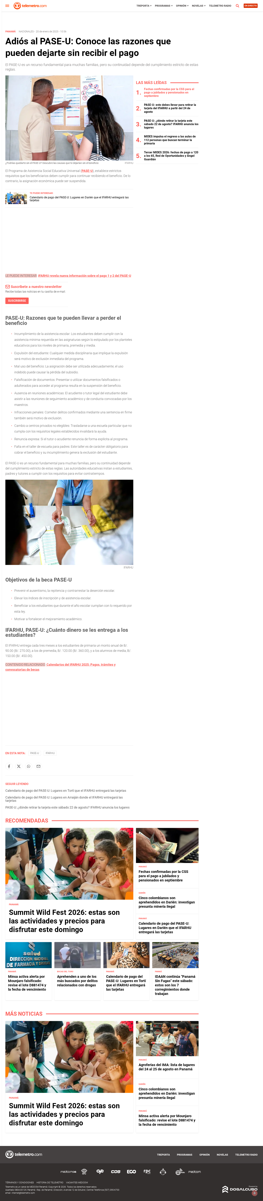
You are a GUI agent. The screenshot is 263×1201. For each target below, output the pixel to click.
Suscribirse (17, 300)
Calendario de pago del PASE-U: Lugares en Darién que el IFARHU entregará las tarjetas (79, 199)
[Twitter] (19, 766)
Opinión (181, 5)
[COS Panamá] (116, 1174)
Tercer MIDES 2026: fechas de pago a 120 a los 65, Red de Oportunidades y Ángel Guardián (171, 156)
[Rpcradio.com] (147, 1174)
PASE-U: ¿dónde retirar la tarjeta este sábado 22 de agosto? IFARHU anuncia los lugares (67, 807)
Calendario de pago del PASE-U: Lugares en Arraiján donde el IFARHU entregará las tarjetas (64, 798)
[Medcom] (194, 1174)
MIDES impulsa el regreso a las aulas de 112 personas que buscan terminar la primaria (170, 140)
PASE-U (87, 171)
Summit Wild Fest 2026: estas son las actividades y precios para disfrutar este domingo (64, 921)
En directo (251, 5)
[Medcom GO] (68, 1174)
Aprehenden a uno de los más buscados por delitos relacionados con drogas (77, 981)
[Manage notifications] (254, 1193)
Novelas (197, 5)
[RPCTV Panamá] (84, 1174)
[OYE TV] (100, 1174)
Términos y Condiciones (19, 1182)
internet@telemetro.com (23, 1193)
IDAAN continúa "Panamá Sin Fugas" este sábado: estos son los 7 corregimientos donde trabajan (175, 985)
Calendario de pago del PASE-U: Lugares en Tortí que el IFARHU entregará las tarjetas (65, 790)
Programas (162, 5)
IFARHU (50, 753)
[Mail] (38, 766)
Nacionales (26, 31)
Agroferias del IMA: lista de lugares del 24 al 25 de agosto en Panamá (167, 1067)
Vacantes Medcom (77, 1182)
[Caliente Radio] (163, 1174)
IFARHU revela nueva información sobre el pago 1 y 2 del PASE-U (84, 276)
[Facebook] (9, 766)
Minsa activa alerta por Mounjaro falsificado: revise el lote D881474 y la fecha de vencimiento (27, 983)
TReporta (143, 5)
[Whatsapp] (28, 766)
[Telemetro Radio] (179, 1174)
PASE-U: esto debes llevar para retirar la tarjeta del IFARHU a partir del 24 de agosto (170, 108)
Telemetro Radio (220, 5)
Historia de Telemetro (49, 1182)
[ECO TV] (131, 1174)
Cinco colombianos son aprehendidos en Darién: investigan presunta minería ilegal (167, 902)
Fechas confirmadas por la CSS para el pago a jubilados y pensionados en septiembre (169, 92)
